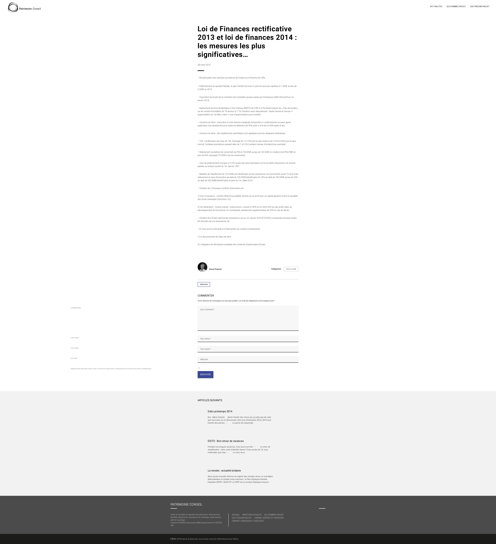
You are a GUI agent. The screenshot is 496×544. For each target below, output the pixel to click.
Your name (75, 338)
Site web (74, 358)
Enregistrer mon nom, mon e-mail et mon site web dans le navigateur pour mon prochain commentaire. (111, 369)
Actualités (436, 6)
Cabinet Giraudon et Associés (248, 521)
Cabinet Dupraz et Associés (269, 518)
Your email (75, 348)
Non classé (291, 269)
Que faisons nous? (480, 6)
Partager (204, 284)
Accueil (236, 514)
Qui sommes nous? (456, 6)
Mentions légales (252, 514)
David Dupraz (215, 269)
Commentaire (76, 308)
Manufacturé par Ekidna (228, 539)
